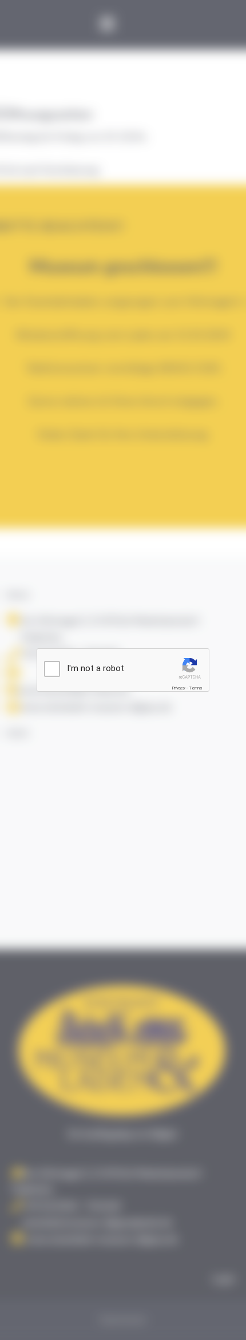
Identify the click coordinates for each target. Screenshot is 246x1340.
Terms (196, 688)
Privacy (178, 688)
